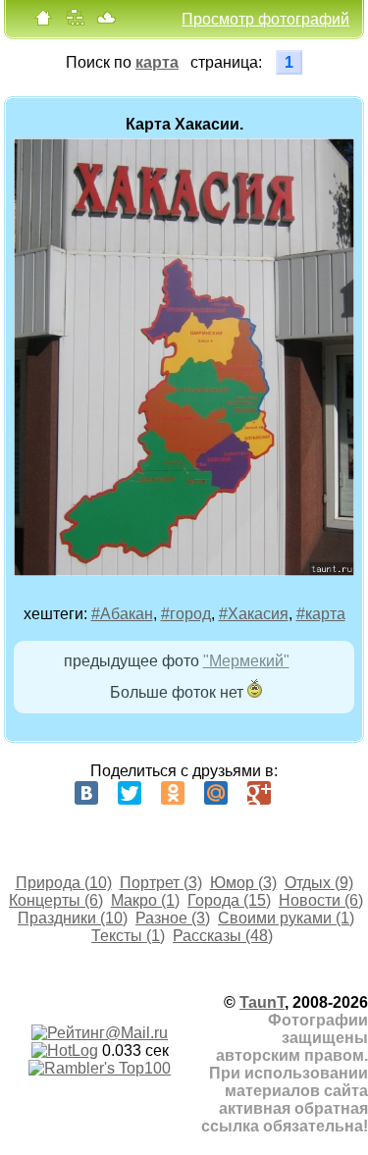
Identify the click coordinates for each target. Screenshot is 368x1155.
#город (186, 613)
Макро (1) (145, 900)
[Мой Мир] (216, 793)
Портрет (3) (161, 882)
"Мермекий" (246, 661)
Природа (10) (64, 882)
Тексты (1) (128, 935)
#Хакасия (254, 613)
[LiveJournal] (302, 793)
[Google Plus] (259, 793)
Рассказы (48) (223, 935)
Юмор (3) (243, 882)
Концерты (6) (56, 900)
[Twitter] (129, 793)
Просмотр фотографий (265, 19)
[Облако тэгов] (106, 22)
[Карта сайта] (74, 22)
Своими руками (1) (286, 918)
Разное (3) (172, 918)
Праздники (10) (73, 918)
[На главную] (43, 22)
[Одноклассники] (172, 793)
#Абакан (122, 613)
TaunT (262, 1002)
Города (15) (229, 900)
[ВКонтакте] (86, 793)
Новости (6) (321, 900)
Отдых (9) (319, 882)
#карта (320, 613)
